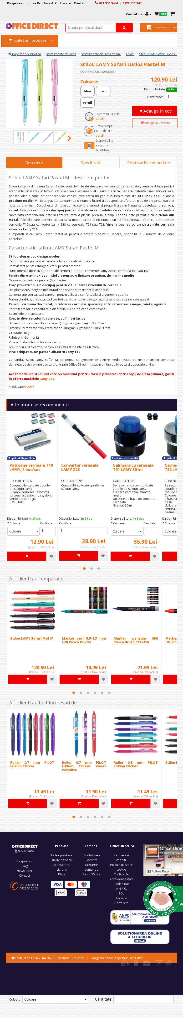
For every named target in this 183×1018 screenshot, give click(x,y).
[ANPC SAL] (140, 917)
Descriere (34, 162)
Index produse (61, 855)
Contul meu (91, 855)
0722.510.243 (29, 888)
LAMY (130, 54)
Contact (24, 875)
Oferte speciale (62, 860)
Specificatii (91, 162)
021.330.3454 (29, 885)
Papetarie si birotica (26, 54)
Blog (24, 866)
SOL (121, 893)
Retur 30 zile (91, 874)
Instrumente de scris (61, 54)
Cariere (121, 898)
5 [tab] (102, 693)
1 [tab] (84, 568)
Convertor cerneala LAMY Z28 (79, 467)
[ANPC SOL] (140, 936)
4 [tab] (95, 693)
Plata (62, 874)
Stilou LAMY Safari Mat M (31, 638)
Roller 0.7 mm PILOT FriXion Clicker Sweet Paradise (84, 766)
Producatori (61, 865)
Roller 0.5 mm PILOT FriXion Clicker (136, 764)
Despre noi (24, 861)
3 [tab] (98, 568)
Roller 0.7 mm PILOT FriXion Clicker (32, 764)
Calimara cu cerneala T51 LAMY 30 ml (133, 467)
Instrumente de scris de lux (101, 54)
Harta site (121, 903)
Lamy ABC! (48, 379)
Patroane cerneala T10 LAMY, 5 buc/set (31, 467)
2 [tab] (91, 568)
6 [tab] (109, 693)
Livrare (62, 869)
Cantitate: (155, 96)
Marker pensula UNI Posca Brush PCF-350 (136, 640)
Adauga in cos (157, 111)
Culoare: (15, 523)
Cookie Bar (121, 884)
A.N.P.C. (121, 888)
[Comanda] (172, 14)
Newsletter (24, 870)
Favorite (91, 860)
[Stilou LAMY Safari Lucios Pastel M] (20, 137)
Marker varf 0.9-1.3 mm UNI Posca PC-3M (84, 640)
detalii (100, 118)
